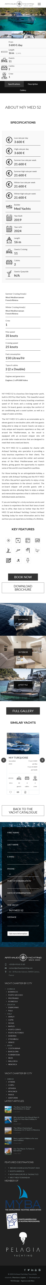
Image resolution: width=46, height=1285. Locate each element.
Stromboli (13, 1039)
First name (13, 832)
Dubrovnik (13, 1007)
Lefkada (12, 1088)
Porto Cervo (14, 1029)
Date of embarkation (19, 893)
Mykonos (12, 1091)
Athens (11, 1082)
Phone (11, 869)
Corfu (11, 1085)
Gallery (23, 90)
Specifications (14, 84)
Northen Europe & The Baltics (23, 1174)
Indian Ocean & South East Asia (24, 1168)
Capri (10, 1020)
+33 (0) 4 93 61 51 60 (17, 964)
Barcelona (13, 1051)
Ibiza (10, 1058)
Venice (11, 1042)
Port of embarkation (19, 881)
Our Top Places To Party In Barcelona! (23, 1150)
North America (16, 1171)
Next (42, 760)
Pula (10, 1011)
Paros (11, 1095)
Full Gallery (23, 711)
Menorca (12, 1064)
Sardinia (12, 1036)
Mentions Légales (19, 1277)
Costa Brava (14, 1048)
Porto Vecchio (15, 995)
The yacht (13, 905)
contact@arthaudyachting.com (21, 968)
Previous (3, 760)
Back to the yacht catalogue (23, 810)
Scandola (13, 1001)
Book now (23, 577)
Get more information (18, 933)
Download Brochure (23, 587)
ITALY (9, 1014)
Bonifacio (13, 992)
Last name (13, 844)
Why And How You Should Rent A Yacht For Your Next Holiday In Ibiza (26, 1119)
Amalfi (11, 1017)
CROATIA (11, 1005)
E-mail (11, 856)
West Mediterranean (19, 1177)
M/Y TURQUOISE (18, 757)
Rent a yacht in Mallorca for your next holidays (25, 1139)
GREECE (10, 1079)
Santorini (13, 1098)
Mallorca (13, 1061)
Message (11, 917)
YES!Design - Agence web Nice (22, 1281)
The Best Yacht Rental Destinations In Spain (22, 1108)
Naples (11, 1026)
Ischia (11, 1023)
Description (33, 84)
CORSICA (11, 989)
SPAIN (9, 1045)
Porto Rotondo (16, 1033)
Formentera (14, 1055)
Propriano (13, 998)
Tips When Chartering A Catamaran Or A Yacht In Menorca (26, 1129)
